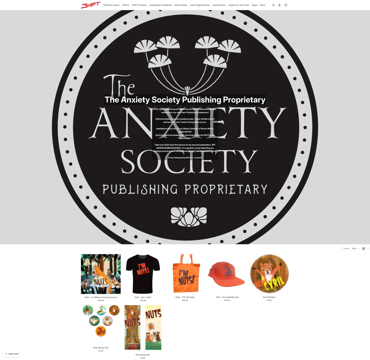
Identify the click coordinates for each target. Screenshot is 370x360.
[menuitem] (262, 5)
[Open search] (273, 5)
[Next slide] (116, 274)
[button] (355, 248)
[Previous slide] (85, 274)
